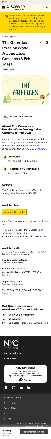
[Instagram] (13, 387)
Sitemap (7, 419)
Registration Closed (33, 431)
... (41, 149)
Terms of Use (10, 408)
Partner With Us (12, 353)
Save (46, 42)
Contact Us (10, 358)
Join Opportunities (13, 36)
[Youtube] (21, 387)
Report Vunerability (12, 397)
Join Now (28, 380)
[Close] (47, 28)
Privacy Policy (10, 403)
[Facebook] (6, 387)
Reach (7, 413)
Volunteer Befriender (14, 212)
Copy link (40, 42)
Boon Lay (7, 430)
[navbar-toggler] (3, 7)
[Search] (46, 7)
